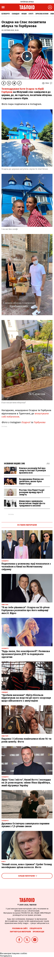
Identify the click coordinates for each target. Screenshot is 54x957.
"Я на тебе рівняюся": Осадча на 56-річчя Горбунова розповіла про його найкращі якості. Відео (25, 610)
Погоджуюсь (6, 956)
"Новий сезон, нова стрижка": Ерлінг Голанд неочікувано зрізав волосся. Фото (27, 866)
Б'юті (31, 14)
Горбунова (40, 422)
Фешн (24, 14)
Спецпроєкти (36, 928)
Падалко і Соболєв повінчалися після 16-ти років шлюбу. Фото (26, 740)
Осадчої (26, 422)
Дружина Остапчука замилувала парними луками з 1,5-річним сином (25, 825)
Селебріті (5, 14)
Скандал (15, 14)
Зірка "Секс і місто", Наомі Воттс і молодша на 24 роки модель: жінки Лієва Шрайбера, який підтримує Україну (26, 782)
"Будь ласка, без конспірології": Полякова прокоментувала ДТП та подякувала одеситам (26, 654)
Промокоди (38, 932)
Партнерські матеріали (20, 932)
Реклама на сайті (20, 928)
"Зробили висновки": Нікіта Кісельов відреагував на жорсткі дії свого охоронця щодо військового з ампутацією (26, 698)
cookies (23, 953)
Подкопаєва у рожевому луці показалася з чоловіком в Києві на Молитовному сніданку (26, 566)
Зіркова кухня (41, 14)
